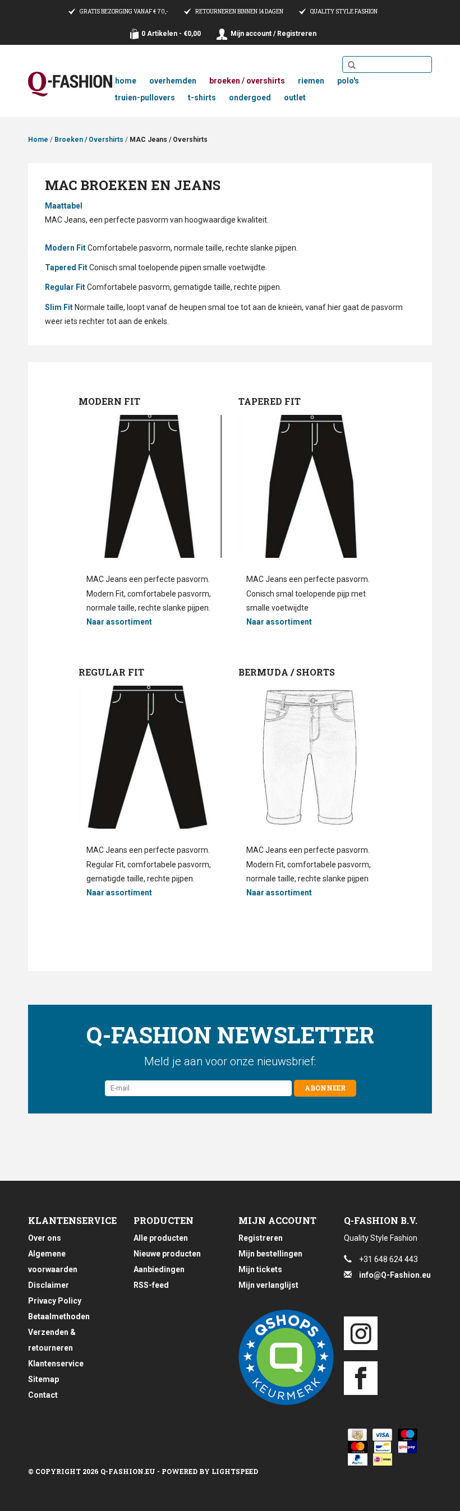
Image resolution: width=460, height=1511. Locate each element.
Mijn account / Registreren (273, 34)
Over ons (44, 1237)
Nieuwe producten (167, 1253)
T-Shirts (202, 97)
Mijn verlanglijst (268, 1285)
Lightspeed (234, 1471)
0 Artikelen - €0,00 (171, 34)
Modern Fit (65, 247)
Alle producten (161, 1237)
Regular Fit (65, 287)
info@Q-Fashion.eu (395, 1274)
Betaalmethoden (59, 1316)
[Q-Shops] (282, 1357)
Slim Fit (59, 307)
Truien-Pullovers (145, 97)
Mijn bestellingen (270, 1253)
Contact (43, 1394)
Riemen (311, 80)
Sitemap (43, 1379)
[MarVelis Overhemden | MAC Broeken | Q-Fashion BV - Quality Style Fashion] (70, 84)
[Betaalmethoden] (355, 1435)
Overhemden (172, 80)
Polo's (348, 80)
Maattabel (63, 205)
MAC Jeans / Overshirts (169, 140)
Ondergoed (250, 97)
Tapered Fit (66, 267)
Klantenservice (56, 1363)
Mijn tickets (260, 1269)
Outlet (295, 97)
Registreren (260, 1237)
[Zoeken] (351, 65)
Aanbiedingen (159, 1269)
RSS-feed (151, 1285)
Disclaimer (48, 1285)
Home (125, 80)
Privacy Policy (54, 1300)
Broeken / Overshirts (247, 80)
